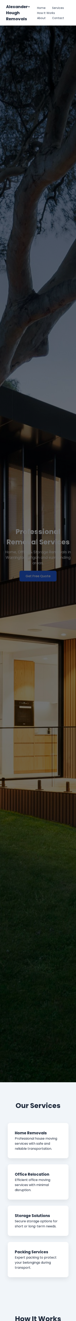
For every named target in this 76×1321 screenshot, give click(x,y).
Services (58, 8)
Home (41, 8)
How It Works (46, 13)
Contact (58, 18)
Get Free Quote (38, 576)
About (41, 18)
